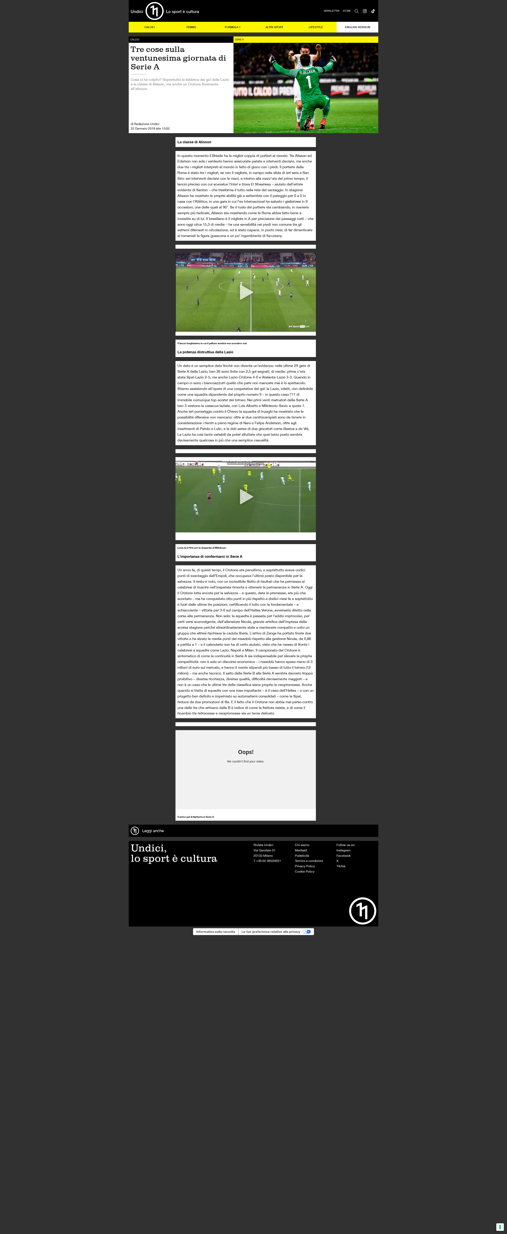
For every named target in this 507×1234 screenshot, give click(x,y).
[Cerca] (356, 11)
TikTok (340, 866)
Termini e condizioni (309, 860)
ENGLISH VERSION (357, 27)
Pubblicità (302, 855)
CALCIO (149, 27)
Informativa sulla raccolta (215, 932)
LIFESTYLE (316, 27)
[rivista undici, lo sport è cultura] (165, 11)
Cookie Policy (304, 871)
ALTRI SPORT (274, 27)
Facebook (343, 855)
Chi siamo (302, 845)
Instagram (343, 850)
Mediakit (301, 850)
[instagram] (365, 11)
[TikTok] (373, 11)
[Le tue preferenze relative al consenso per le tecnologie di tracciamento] (500, 1227)
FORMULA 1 (233, 27)
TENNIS (191, 27)
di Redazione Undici (145, 124)
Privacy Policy (305, 866)
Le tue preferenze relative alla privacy (271, 932)
